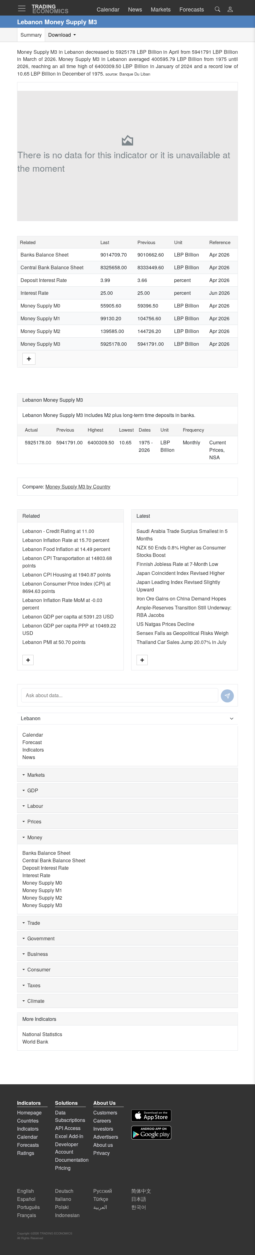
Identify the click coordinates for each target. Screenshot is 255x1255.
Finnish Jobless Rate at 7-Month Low (177, 563)
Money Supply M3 (40, 343)
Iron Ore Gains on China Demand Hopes (181, 598)
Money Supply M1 (40, 318)
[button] (230, 9)
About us (103, 1144)
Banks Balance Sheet (44, 254)
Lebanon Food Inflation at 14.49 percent (66, 549)
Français (26, 1215)
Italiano (63, 1198)
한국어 (138, 1207)
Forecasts (28, 1144)
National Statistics (42, 1034)
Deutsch (64, 1190)
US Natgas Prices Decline (165, 624)
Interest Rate (35, 292)
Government (39, 938)
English (25, 1190)
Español (26, 1198)
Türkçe (100, 1198)
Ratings (25, 1152)
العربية (100, 1207)
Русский (102, 1190)
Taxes (32, 985)
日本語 (138, 1198)
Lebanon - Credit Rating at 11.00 (58, 531)
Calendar (32, 734)
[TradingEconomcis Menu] (23, 8)
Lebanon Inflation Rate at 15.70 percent (65, 540)
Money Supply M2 (40, 331)
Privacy (101, 1152)
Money (33, 837)
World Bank (35, 1041)
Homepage (29, 1112)
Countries (28, 1120)
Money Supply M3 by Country (77, 486)
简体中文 (141, 1190)
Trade (32, 922)
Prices (33, 821)
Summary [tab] (31, 34)
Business (36, 953)
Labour (34, 805)
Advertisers (105, 1136)
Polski (62, 1207)
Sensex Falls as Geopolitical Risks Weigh (183, 633)
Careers (102, 1120)
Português (28, 1207)
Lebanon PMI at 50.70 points (54, 642)
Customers (105, 1112)
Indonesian (67, 1215)
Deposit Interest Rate (44, 280)
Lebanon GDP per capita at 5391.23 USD (68, 616)
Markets (35, 774)
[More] (28, 358)
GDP (31, 790)
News (28, 757)
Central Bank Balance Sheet (52, 267)
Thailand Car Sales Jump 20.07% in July (181, 642)
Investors (103, 1128)
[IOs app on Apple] (151, 1116)
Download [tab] (60, 34)
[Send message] (227, 695)
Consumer (37, 969)
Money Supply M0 (40, 305)
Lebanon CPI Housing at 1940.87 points (66, 574)
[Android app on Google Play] (151, 1133)
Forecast (32, 742)
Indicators (33, 749)
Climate (34, 1000)
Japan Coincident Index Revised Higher (181, 573)
